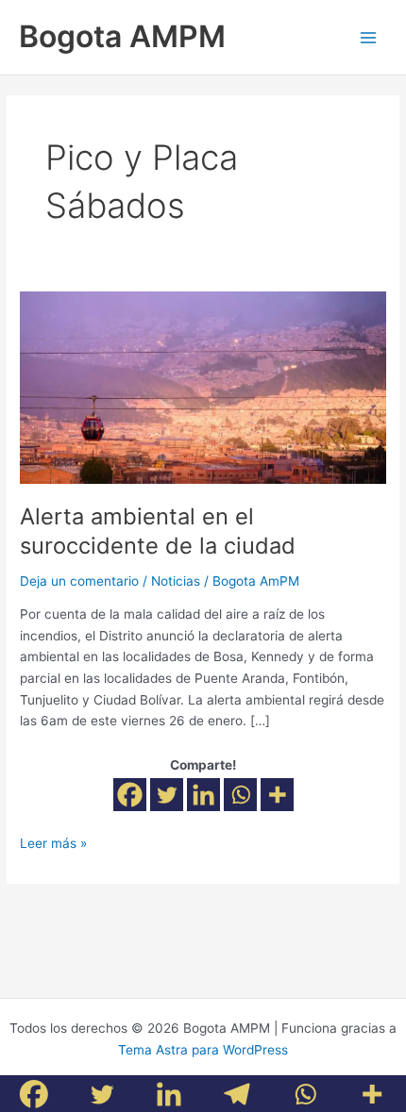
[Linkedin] (203, 794)
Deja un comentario (79, 581)
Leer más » (53, 842)
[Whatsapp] (240, 794)
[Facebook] (129, 794)
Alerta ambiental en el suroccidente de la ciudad (158, 531)
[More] (277, 794)
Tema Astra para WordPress (203, 1049)
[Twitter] (166, 794)
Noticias (175, 581)
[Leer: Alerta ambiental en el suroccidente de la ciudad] (203, 386)
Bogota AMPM (122, 36)
